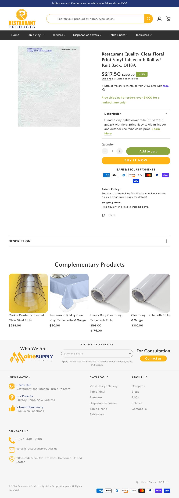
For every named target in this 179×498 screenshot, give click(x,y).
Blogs (135, 391)
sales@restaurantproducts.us (36, 448)
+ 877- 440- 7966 (29, 439)
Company (138, 386)
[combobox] (100, 18)
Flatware (96, 397)
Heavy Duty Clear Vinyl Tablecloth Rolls (106, 317)
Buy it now (136, 160)
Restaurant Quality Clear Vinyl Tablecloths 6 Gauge (68, 317)
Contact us (153, 358)
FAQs (135, 397)
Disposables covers (103, 403)
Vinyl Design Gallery (104, 386)
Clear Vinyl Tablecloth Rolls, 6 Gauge (150, 317)
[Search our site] (148, 18)
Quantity (108, 144)
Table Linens (98, 409)
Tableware (97, 414)
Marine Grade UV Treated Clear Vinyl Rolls (26, 317)
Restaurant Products (29, 486)
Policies (137, 403)
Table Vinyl (97, 391)
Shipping (107, 78)
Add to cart (148, 151)
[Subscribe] (131, 353)
